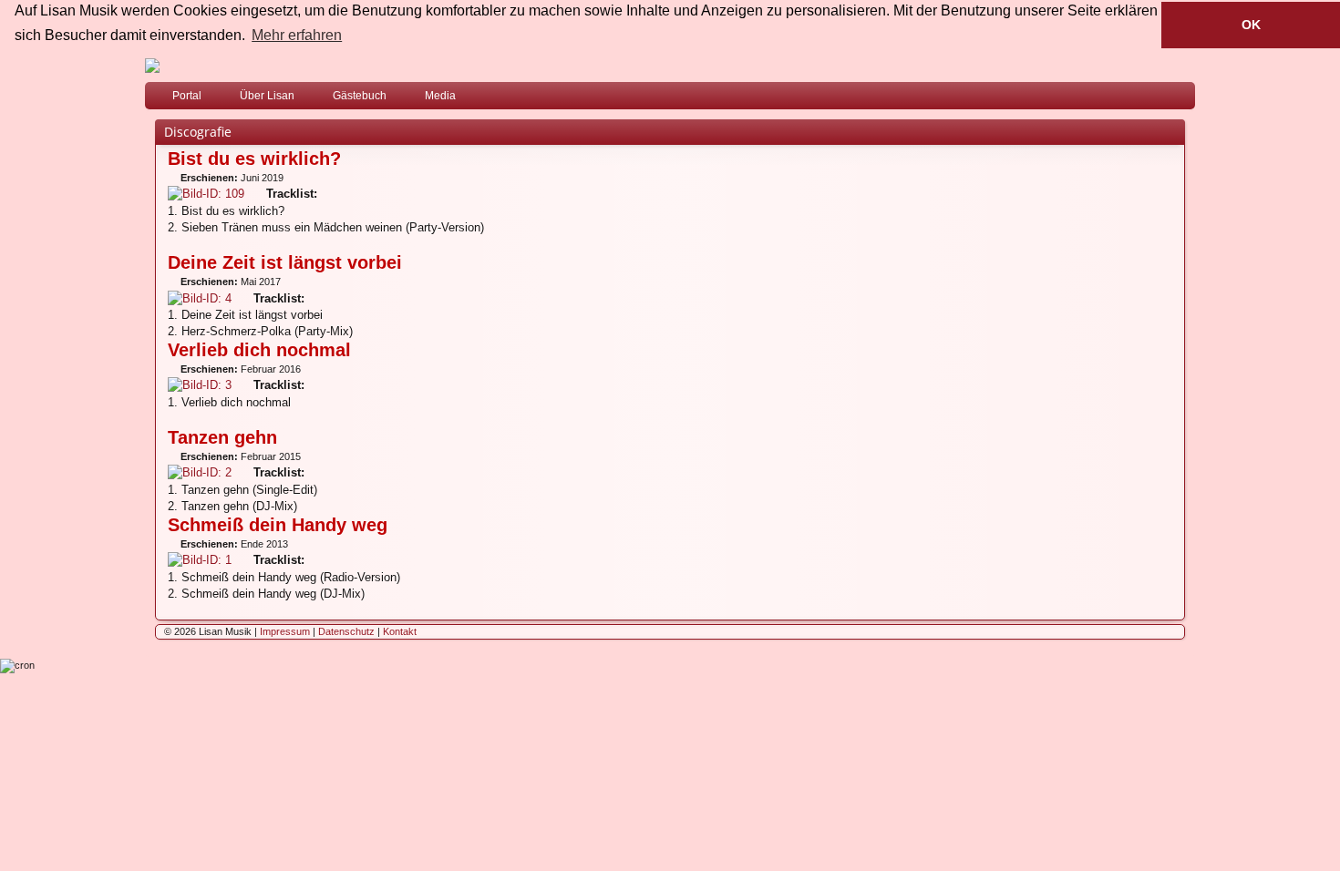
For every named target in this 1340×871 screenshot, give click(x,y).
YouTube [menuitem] (1185, 99)
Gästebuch (360, 95)
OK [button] (1251, 24)
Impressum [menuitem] (285, 631)
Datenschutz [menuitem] (346, 631)
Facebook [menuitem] (1158, 99)
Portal (186, 95)
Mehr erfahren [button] (297, 35)
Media (440, 95)
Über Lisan (267, 95)
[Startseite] (670, 65)
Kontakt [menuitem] (400, 631)
